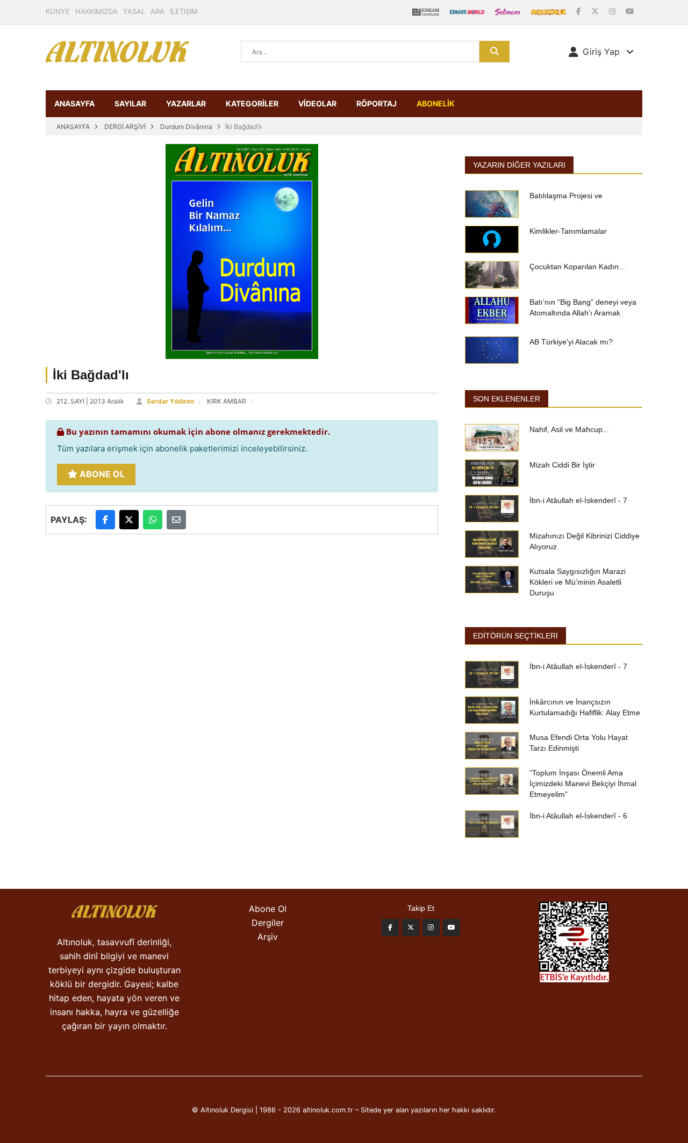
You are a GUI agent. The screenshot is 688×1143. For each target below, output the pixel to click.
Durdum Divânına (186, 127)
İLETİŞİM (184, 11)
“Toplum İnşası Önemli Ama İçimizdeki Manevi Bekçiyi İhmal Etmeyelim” (582, 783)
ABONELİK (436, 103)
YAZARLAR (186, 103)
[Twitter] (410, 927)
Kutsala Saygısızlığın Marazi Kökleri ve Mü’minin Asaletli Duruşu (577, 582)
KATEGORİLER (252, 103)
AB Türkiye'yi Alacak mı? (571, 341)
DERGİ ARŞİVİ (125, 127)
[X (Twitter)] (596, 11)
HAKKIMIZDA (96, 11)
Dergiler (268, 922)
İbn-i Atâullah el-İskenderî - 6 (578, 815)
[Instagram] (613, 11)
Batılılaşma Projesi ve (566, 195)
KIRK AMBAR (226, 401)
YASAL (134, 11)
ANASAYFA (74, 103)
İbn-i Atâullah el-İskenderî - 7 (578, 500)
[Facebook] (579, 11)
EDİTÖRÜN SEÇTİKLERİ (515, 635)
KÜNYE (58, 11)
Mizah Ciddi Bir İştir (562, 465)
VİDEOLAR (317, 103)
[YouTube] (630, 11)
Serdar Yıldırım (170, 401)
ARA (157, 11)
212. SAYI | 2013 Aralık (90, 401)
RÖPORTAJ (376, 103)
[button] (601, 52)
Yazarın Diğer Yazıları (519, 165)
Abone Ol (101, 474)
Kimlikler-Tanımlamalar (568, 231)
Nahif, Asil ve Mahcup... (569, 429)
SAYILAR (130, 103)
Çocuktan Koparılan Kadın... (577, 266)
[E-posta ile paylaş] (176, 519)
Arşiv (267, 936)
